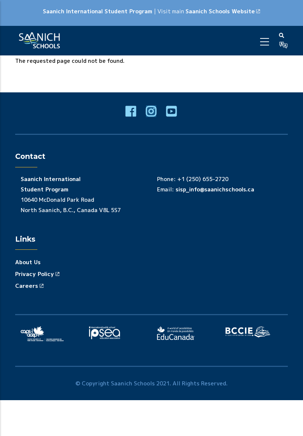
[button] (283, 45)
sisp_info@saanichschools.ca (215, 189)
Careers (26, 286)
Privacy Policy (34, 274)
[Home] (40, 40)
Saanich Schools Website (220, 11)
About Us (28, 262)
